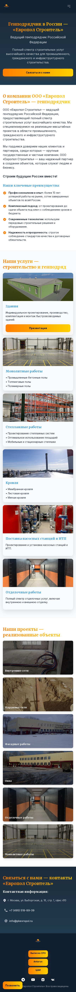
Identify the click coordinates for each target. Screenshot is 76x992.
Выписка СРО (38, 953)
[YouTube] (33, 980)
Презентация (38, 328)
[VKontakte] (53, 980)
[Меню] (69, 6)
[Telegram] (23, 980)
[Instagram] (43, 980)
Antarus (38, 961)
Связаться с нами (38, 72)
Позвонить (12, 985)
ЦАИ (38, 970)
